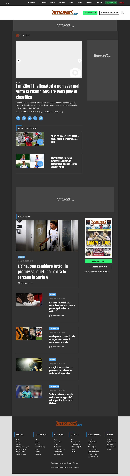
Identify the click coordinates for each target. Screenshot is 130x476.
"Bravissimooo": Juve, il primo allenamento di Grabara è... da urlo (65, 139)
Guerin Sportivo (59, 449)
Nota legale (92, 447)
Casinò (99, 3)
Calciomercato (54, 329)
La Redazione (92, 442)
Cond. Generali (93, 456)
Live (122, 3)
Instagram (62, 463)
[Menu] (7, 2)
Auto (55, 439)
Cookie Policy (92, 449)
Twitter (69, 463)
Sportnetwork (58, 452)
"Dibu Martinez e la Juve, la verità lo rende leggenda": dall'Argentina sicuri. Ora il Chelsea (61, 399)
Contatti (90, 439)
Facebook (54, 463)
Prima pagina (75, 444)
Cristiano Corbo (26, 283)
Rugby (37, 442)
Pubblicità (110, 439)
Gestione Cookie (93, 452)
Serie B (18, 444)
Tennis (79, 3)
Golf (36, 449)
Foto (22, 35)
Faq (89, 444)
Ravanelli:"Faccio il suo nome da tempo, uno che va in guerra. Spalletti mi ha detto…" (62, 307)
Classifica (31, 3)
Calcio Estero (20, 452)
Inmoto (56, 444)
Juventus (62, 3)
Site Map (110, 444)
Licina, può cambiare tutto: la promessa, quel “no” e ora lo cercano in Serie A (43, 272)
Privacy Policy (93, 454)
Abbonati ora (98, 261)
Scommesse (89, 3)
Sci (36, 439)
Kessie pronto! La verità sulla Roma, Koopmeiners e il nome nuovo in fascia (62, 339)
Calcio (28, 35)
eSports (38, 454)
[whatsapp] (24, 118)
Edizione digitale (76, 447)
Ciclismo (38, 444)
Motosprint (57, 447)
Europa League (21, 449)
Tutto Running (40, 447)
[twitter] (30, 118)
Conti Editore (58, 454)
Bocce (37, 452)
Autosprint (57, 442)
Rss (72, 439)
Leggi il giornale (110, 12)
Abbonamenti (75, 442)
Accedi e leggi (103, 271)
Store (73, 449)
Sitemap (73, 452)
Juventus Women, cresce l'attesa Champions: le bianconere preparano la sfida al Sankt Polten (64, 162)
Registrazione (111, 442)
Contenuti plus (111, 3)
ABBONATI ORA (90, 12)
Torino (71, 3)
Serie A (52, 3)
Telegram (76, 463)
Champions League (22, 447)
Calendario (42, 3)
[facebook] (18, 118)
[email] (35, 118)
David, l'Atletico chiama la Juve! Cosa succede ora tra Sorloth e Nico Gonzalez (60, 370)
